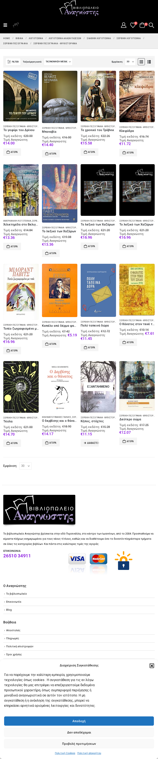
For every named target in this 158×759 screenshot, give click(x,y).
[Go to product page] (21, 96)
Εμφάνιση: (117, 61)
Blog (9, 609)
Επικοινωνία (13, 601)
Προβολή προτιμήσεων (79, 744)
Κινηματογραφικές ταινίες (56, 417)
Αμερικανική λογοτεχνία (17, 221)
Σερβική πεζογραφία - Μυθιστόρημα (22, 126)
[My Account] (123, 25)
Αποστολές (13, 630)
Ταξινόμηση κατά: (32, 61)
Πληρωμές (12, 638)
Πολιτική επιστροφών (19, 646)
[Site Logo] (79, 8)
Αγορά (14, 152)
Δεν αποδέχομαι (79, 732)
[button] (152, 666)
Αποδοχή (79, 721)
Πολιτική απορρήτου (89, 753)
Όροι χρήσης (14, 654)
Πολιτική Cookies (65, 753)
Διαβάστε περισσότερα (93, 443)
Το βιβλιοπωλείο (16, 593)
